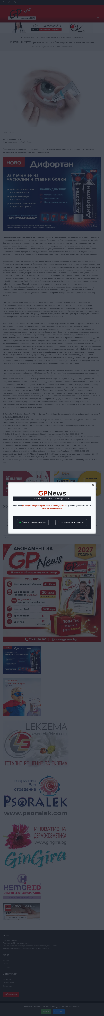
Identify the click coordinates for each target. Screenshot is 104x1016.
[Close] (93, 485)
